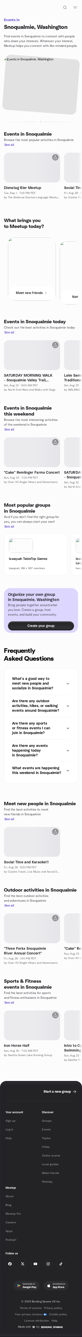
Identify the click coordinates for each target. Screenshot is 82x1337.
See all (9, 144)
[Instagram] (48, 1264)
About (10, 1196)
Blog (8, 1205)
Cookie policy (58, 1314)
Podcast (11, 1240)
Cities (46, 1147)
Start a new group (57, 1091)
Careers (11, 1222)
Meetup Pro (13, 1213)
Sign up (11, 1121)
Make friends (50, 1173)
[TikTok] (61, 1264)
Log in (10, 1129)
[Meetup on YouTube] (35, 1264)
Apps (9, 1231)
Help (9, 1138)
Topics (46, 1138)
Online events (51, 1155)
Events (46, 1129)
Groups (47, 1121)
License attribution (36, 1320)
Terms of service (31, 1308)
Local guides (50, 1164)
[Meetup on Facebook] (10, 1264)
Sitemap (47, 1181)
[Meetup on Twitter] (22, 1264)
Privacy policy (53, 1308)
